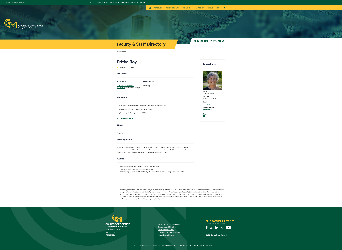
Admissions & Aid (173, 8)
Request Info (201, 41)
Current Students (102, 2)
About (210, 8)
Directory (125, 51)
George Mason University (16, 2)
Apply (221, 41)
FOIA (194, 245)
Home (119, 51)
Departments (199, 8)
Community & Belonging (129, 2)
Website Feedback (206, 245)
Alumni (142, 2)
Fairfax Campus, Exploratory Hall (169, 224)
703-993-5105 (207, 109)
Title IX (134, 245)
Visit (213, 41)
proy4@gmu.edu (209, 104)
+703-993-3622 (110, 235)
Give (218, 8)
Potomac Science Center (166, 230)
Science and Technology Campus (169, 232)
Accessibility (144, 245)
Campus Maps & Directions (167, 227)
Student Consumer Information (162, 245)
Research (186, 8)
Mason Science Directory (166, 235)
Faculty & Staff (114, 2)
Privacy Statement (183, 245)
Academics (158, 8)
